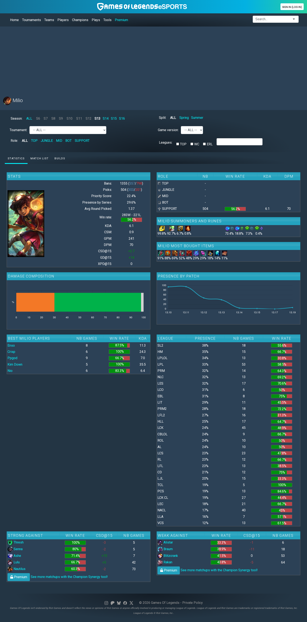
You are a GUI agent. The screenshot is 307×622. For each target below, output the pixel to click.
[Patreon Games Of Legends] (112, 603)
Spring (184, 118)
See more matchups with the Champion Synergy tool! (60, 577)
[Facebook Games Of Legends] (125, 603)
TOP (34, 141)
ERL (210, 144)
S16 (122, 118)
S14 (106, 118)
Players (63, 20)
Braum (168, 549)
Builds (60, 158)
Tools (107, 20)
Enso (11, 345)
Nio (10, 371)
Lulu (16, 562)
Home (14, 20)
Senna (18, 549)
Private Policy (192, 603)
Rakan (167, 562)
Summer (197, 118)
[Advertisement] (128, 59)
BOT (68, 141)
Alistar (168, 542)
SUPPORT (82, 141)
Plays (96, 20)
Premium (121, 20)
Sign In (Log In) (292, 7)
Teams (49, 20)
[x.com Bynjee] (131, 603)
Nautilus (19, 569)
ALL (29, 118)
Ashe (17, 556)
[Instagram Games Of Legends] (106, 603)
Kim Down (15, 364)
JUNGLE (47, 141)
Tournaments (31, 20)
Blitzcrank (170, 556)
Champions (80, 20)
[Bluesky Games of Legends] (119, 603)
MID (59, 141)
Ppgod (12, 358)
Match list (39, 158)
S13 (97, 118)
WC (196, 144)
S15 (114, 118)
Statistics (16, 158)
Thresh (18, 542)
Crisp (11, 352)
